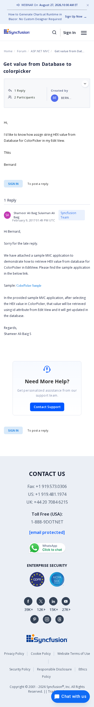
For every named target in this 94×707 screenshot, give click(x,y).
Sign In (69, 32)
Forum (21, 51)
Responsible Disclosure (54, 669)
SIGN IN (13, 430)
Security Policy (19, 669)
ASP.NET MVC (40, 51)
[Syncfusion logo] (23, 31)
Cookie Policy (41, 653)
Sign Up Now (73, 16)
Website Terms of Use (73, 653)
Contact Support (47, 406)
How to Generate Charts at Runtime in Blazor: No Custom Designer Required (35, 16)
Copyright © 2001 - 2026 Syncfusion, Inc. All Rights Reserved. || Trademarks (47, 689)
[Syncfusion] (47, 638)
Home (8, 51)
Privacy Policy (14, 653)
